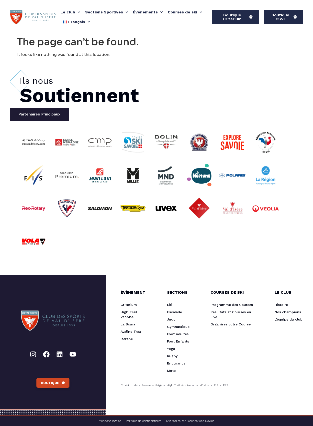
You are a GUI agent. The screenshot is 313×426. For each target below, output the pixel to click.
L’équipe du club (288, 319)
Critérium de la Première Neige (141, 385)
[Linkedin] (59, 354)
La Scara (128, 324)
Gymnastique (178, 327)
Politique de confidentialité (143, 421)
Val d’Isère (202, 385)
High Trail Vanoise (129, 314)
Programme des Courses (232, 305)
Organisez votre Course (231, 324)
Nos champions (288, 312)
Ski (169, 305)
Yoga (171, 349)
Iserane (127, 339)
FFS (225, 385)
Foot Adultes (178, 334)
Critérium (129, 305)
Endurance (176, 363)
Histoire (281, 305)
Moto (171, 371)
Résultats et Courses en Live (231, 314)
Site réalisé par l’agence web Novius (190, 421)
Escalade (174, 312)
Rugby (172, 356)
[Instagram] (33, 354)
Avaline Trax (131, 331)
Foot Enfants (178, 341)
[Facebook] (46, 354)
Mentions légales (110, 421)
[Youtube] (72, 354)
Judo (171, 319)
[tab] (39, 114)
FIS (216, 385)
